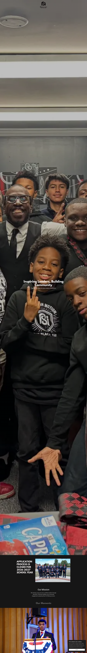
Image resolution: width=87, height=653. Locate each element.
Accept (77, 649)
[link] (43, 4)
